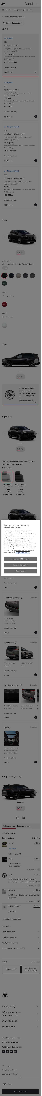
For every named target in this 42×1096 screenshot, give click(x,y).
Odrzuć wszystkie (20, 571)
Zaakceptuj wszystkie (20, 565)
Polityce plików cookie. (23, 553)
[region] (20, 548)
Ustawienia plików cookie (20, 559)
